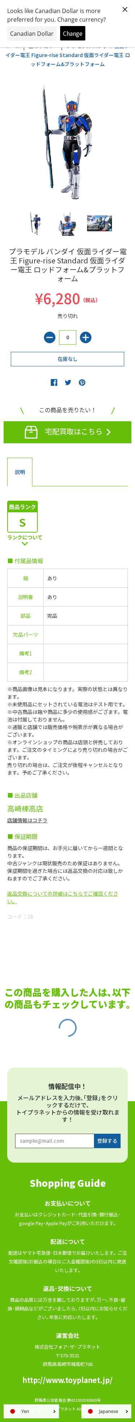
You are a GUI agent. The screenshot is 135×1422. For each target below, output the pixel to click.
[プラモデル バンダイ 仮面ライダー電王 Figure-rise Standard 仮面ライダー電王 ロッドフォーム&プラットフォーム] (35, 223)
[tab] (19, 472)
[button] (54, 382)
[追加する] (85, 337)
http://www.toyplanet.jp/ (67, 1380)
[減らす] (49, 337)
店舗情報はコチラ (27, 820)
